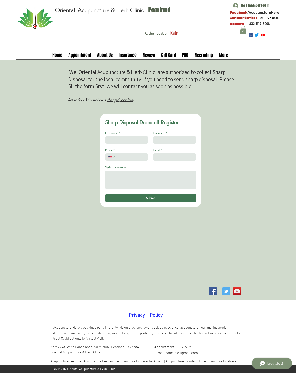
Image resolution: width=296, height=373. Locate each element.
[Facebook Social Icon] (251, 35)
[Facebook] (213, 291)
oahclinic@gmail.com (181, 353)
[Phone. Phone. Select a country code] (111, 157)
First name (112, 133)
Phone (110, 150)
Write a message (115, 167)
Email (157, 150)
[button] (243, 30)
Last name (160, 133)
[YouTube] (263, 35)
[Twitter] (257, 35)
